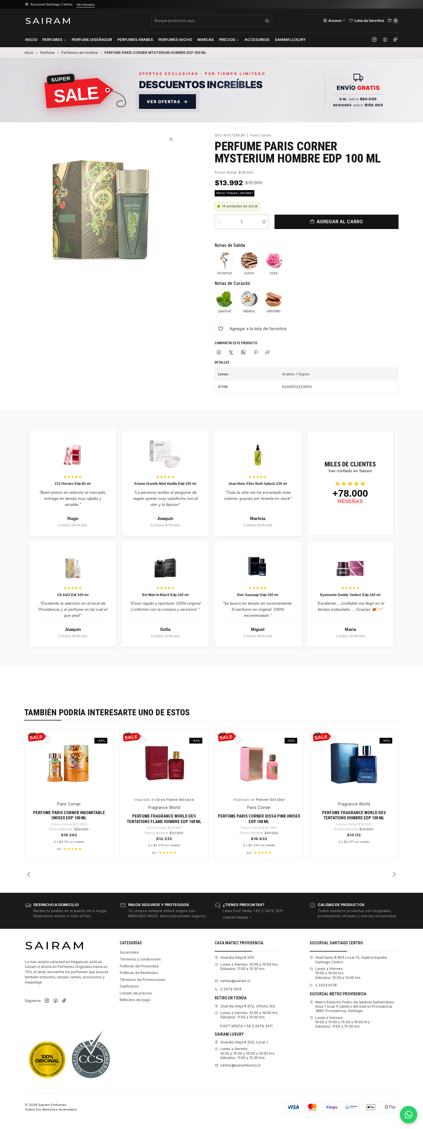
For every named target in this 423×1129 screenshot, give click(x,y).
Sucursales (129, 952)
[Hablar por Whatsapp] (408, 1114)
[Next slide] (394, 874)
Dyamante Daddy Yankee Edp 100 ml (350, 595)
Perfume (47, 52)
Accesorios (257, 39)
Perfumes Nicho (175, 39)
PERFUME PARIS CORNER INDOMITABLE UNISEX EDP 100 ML (69, 815)
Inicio (31, 39)
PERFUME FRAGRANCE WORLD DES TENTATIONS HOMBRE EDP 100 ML (354, 815)
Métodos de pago (135, 1000)
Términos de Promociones (142, 979)
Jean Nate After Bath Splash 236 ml (257, 484)
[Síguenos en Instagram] (374, 40)
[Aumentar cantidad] (264, 222)
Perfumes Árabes (135, 39)
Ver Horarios (94, 5)
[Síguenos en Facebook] (385, 40)
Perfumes (52, 39)
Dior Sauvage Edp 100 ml (257, 595)
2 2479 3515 (231, 989)
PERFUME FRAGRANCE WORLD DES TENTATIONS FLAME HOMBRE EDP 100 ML (164, 819)
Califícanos (129, 986)
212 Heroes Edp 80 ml (73, 484)
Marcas (205, 39)
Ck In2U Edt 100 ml (72, 595)
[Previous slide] (29, 874)
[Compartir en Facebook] (219, 352)
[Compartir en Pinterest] (255, 352)
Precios (227, 39)
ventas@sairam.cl (235, 981)
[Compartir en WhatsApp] (243, 352)
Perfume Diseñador (92, 39)
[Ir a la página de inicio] (48, 21)
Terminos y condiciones (140, 959)
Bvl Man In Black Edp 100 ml (165, 595)
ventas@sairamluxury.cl (240, 1065)
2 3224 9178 (326, 985)
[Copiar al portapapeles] (268, 352)
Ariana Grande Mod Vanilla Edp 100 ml (165, 484)
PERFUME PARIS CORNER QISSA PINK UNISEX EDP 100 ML (259, 819)
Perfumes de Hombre (79, 52)
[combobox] (211, 21)
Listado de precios (136, 993)
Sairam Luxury (290, 39)
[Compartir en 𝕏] (231, 352)
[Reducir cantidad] (219, 222)
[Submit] (267, 21)
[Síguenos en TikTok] (395, 40)
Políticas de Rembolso (139, 973)
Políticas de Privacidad (139, 966)
